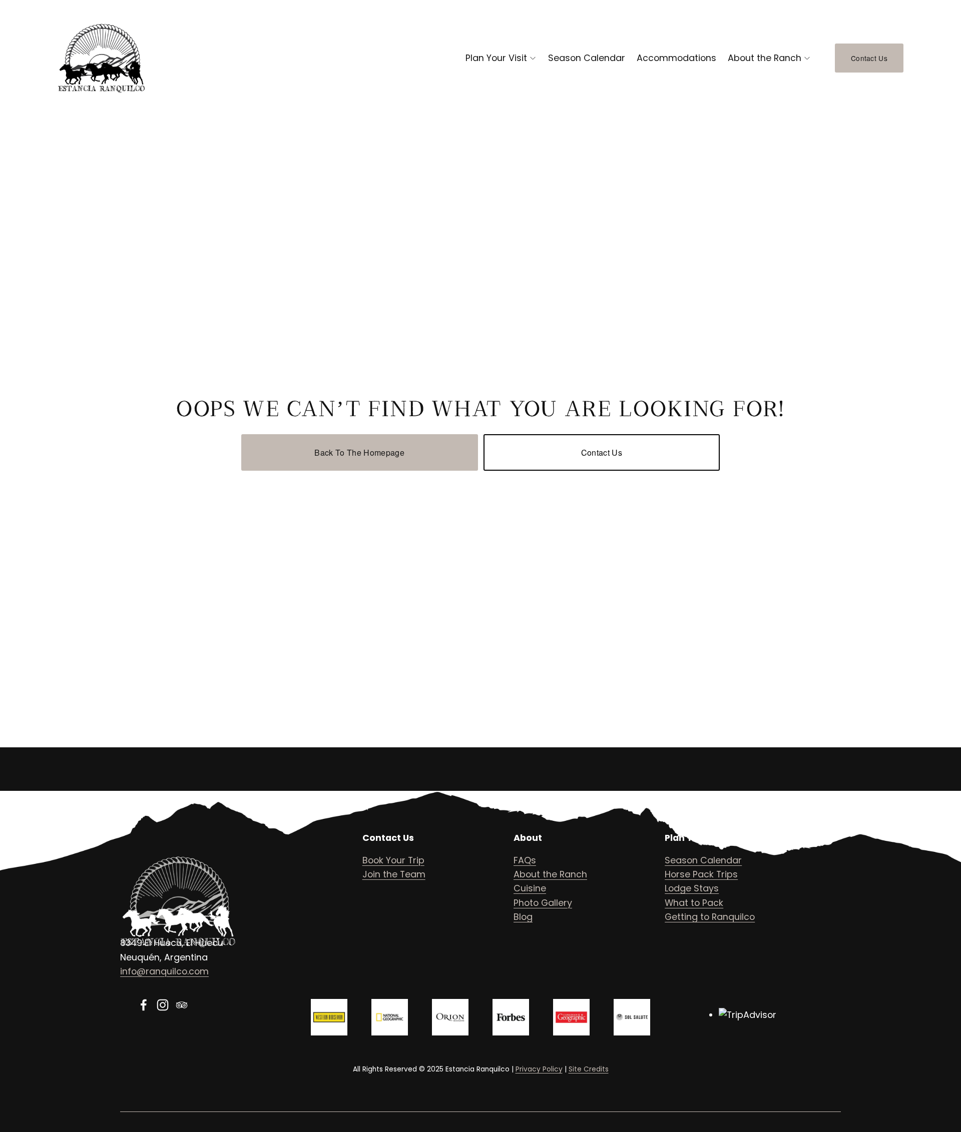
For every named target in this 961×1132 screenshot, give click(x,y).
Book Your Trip (393, 860)
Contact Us (869, 58)
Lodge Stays (692, 888)
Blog (523, 916)
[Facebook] (144, 1005)
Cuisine (530, 888)
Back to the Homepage (359, 452)
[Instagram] (163, 1005)
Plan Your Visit (496, 58)
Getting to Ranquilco (710, 916)
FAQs (525, 860)
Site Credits (589, 1069)
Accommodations (676, 58)
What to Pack (694, 902)
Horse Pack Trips (701, 874)
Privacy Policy (539, 1069)
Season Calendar (586, 58)
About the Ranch (764, 58)
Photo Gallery (543, 902)
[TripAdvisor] (182, 1005)
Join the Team (393, 874)
